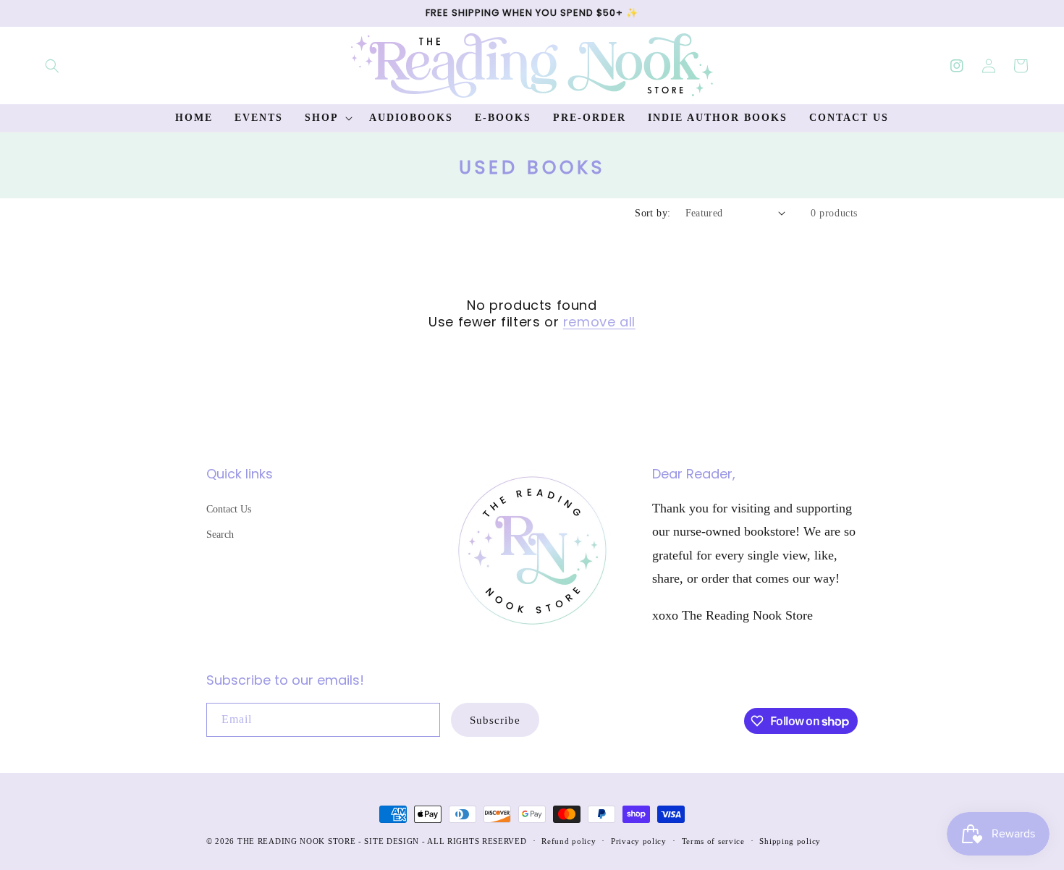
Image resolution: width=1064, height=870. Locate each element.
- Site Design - (392, 841)
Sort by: (652, 213)
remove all (599, 321)
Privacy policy (639, 841)
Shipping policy (790, 841)
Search (220, 534)
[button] (52, 66)
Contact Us (228, 509)
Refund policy (568, 841)
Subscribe (495, 720)
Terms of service (713, 841)
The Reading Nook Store (296, 841)
